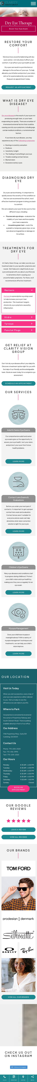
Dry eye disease (8, 115)
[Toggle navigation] (33, 3)
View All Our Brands (18, 997)
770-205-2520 (15, 749)
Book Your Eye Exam (18, 29)
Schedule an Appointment (18, 383)
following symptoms (26, 141)
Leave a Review (18, 830)
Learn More (18, 461)
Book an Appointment (18, 788)
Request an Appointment (18, 87)
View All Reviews (18, 837)
